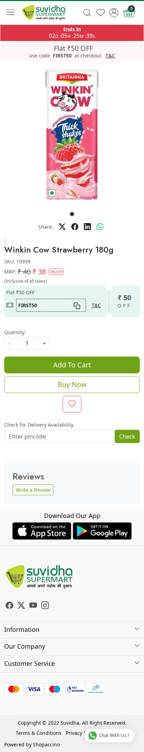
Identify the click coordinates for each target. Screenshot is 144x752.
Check (127, 436)
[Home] (43, 13)
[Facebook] (9, 606)
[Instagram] (45, 606)
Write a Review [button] (33, 490)
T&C (110, 56)
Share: (45, 226)
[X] (21, 606)
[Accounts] (114, 12)
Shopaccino (46, 744)
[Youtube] (33, 606)
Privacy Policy (81, 733)
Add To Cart (72, 365)
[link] (87, 12)
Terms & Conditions (39, 733)
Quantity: (15, 332)
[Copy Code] (76, 305)
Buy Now (72, 384)
